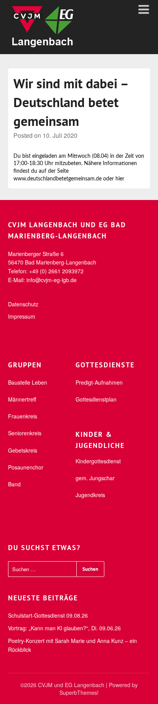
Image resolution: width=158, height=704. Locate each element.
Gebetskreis (22, 450)
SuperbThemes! (79, 692)
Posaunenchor (25, 467)
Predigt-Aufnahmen (99, 382)
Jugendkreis (90, 495)
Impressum (21, 316)
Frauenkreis (22, 416)
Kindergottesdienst (98, 461)
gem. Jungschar (95, 478)
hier (119, 179)
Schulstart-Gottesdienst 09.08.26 (48, 615)
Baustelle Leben (27, 382)
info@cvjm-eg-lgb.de (51, 280)
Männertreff (22, 399)
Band (14, 484)
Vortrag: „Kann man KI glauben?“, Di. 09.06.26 (64, 628)
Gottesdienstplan (96, 399)
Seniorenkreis (24, 433)
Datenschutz (23, 304)
